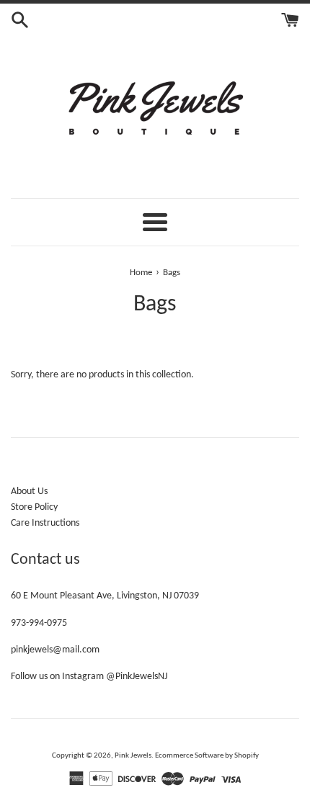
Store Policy (34, 507)
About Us (29, 491)
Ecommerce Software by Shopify (207, 756)
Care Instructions (45, 523)
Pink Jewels (133, 756)
